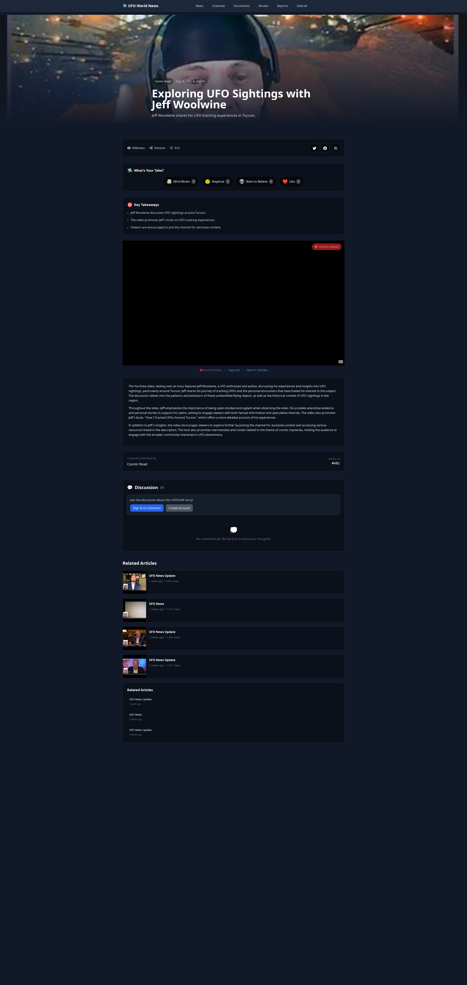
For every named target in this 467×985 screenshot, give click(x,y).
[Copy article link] (335, 147)
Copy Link (234, 370)
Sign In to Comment (147, 508)
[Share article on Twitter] (314, 147)
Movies (263, 6)
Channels (218, 6)
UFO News (156, 604)
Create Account (179, 508)
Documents (242, 6)
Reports (282, 6)
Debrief (302, 6)
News (199, 6)
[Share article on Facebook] (325, 147)
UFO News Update (162, 576)
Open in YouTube (256, 370)
